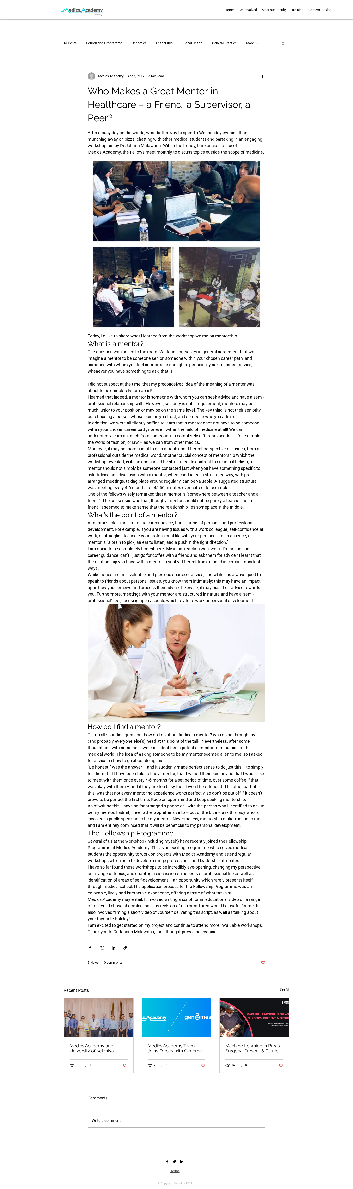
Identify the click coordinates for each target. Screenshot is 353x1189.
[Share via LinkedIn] (113, 947)
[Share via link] (125, 947)
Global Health (192, 43)
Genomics (139, 43)
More (250, 43)
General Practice (224, 43)
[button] (274, 10)
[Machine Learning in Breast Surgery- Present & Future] (254, 1017)
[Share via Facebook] (90, 947)
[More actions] (262, 76)
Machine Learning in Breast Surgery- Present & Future (253, 1048)
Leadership (164, 43)
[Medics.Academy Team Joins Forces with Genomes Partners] (176, 1017)
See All (284, 989)
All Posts (70, 43)
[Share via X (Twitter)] (101, 947)
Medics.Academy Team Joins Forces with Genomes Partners (176, 1048)
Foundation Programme (104, 43)
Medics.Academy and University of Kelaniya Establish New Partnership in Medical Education (96, 1048)
